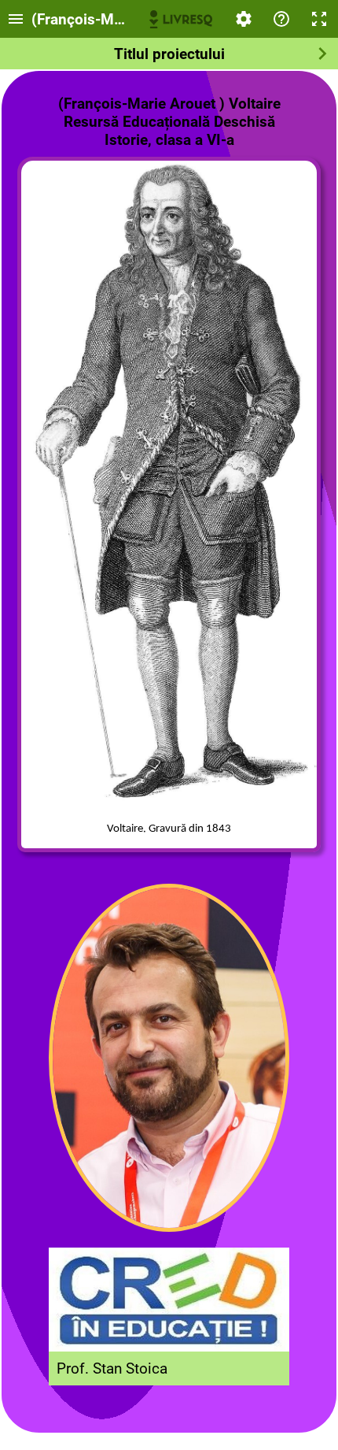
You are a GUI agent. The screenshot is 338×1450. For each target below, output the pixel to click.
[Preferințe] (244, 19)
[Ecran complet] (319, 19)
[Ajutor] (281, 19)
